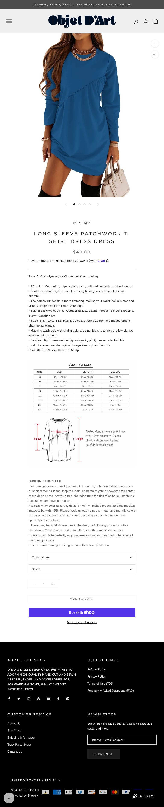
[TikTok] (58, 698)
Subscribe (103, 753)
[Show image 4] (90, 204)
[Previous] (66, 204)
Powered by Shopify (24, 796)
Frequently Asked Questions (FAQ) (110, 691)
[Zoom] (155, 43)
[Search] (146, 21)
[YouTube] (48, 698)
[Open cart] (156, 21)
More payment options (82, 622)
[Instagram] (28, 698)
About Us (13, 723)
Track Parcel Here (19, 745)
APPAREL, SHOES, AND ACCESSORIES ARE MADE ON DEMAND (82, 4)
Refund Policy (96, 669)
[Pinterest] (38, 698)
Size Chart (14, 730)
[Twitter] (18, 698)
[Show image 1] (74, 204)
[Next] (98, 204)
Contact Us (14, 752)
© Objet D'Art (25, 789)
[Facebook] (8, 698)
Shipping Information (21, 738)
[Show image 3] (84, 204)
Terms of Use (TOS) (100, 684)
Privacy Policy (96, 677)
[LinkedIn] (67, 698)
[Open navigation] (9, 21)
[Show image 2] (79, 204)
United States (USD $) (34, 780)
